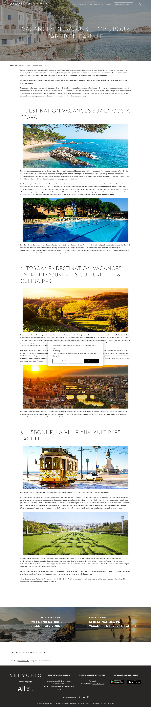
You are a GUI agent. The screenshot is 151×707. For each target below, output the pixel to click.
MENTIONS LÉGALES (106, 703)
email (94, 681)
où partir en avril (105, 245)
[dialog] (75, 353)
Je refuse (75, 361)
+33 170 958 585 (98, 684)
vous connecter (23, 661)
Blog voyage (13, 65)
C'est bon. (91, 361)
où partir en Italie (113, 335)
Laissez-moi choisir (60, 361)
